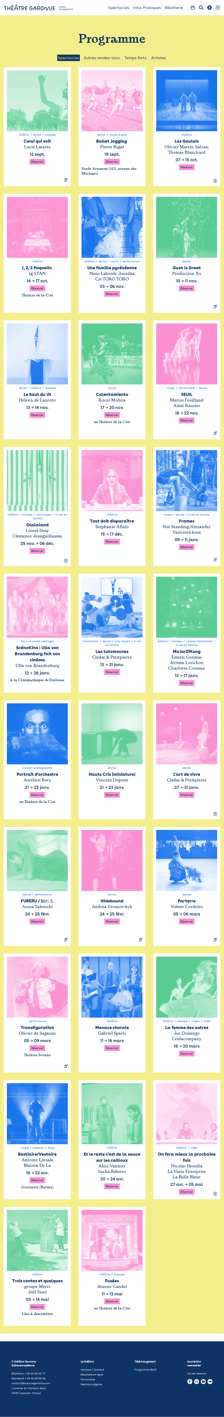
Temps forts (135, 57)
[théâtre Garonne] (43, 7)
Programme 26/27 (146, 1369)
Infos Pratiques (147, 7)
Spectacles (118, 7)
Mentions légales (91, 1384)
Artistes (158, 57)
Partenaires (88, 1379)
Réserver (37, 162)
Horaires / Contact (92, 1369)
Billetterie (174, 7)
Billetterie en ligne (92, 1374)
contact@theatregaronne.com (30, 1383)
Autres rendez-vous (102, 57)
